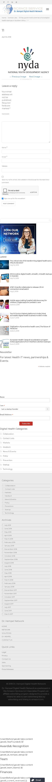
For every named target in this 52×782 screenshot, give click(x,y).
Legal (4, 652)
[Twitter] (4, 2)
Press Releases (8, 669)
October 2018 (9, 556)
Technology (8, 469)
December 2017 (10, 590)
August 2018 (9, 563)
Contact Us (6, 659)
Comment (5, 114)
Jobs (3, 662)
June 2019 (8, 529)
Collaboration (8, 434)
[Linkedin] (12, 2)
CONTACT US (7, 640)
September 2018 (11, 559)
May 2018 (7, 573)
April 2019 (8, 535)
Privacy (4, 656)
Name (4, 147)
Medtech (7, 447)
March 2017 (8, 614)
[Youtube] (16, 2)
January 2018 (9, 587)
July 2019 (7, 525)
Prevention (7, 460)
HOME (4, 626)
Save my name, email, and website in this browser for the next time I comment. (25, 181)
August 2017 (8, 604)
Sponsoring (6, 666)
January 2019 (9, 546)
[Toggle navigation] (47, 9)
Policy (5, 456)
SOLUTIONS (6, 633)
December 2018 (10, 549)
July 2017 (7, 607)
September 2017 (10, 600)
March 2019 (8, 539)
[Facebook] (8, 2)
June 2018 (8, 570)
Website (4, 166)
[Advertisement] (32, 105)
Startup (6, 465)
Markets (6, 443)
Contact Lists (12, 18)
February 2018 (9, 583)
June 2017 (8, 611)
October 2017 (9, 597)
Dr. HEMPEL (6, 636)
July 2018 (7, 566)
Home (4, 18)
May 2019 (7, 532)
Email (4, 157)
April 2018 (8, 576)
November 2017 (10, 593)
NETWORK (6, 630)
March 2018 (8, 580)
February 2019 (9, 542)
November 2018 (10, 552)
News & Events (9, 451)
